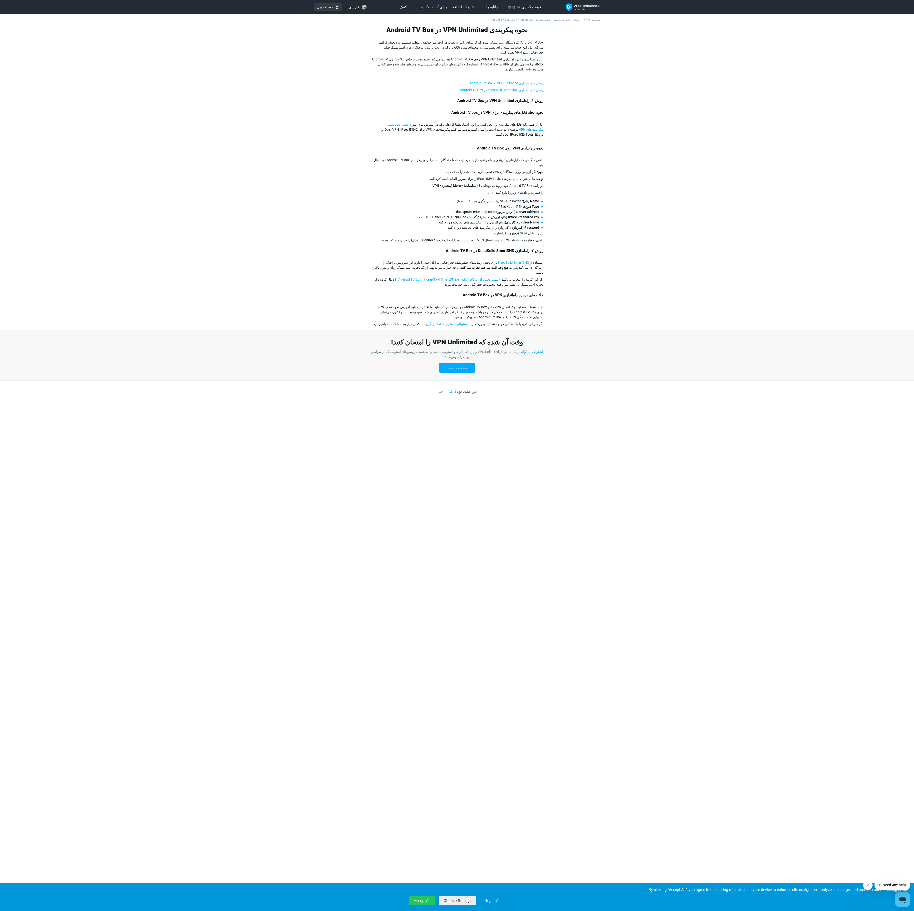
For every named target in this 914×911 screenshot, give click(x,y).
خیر (440, 391)
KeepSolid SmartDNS (513, 262)
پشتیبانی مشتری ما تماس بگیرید (446, 324)
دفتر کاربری (325, 7)
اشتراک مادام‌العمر (530, 352)
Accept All (422, 901)
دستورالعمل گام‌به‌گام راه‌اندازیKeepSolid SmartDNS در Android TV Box (449, 279)
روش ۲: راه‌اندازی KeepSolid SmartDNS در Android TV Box (501, 90)
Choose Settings (457, 901)
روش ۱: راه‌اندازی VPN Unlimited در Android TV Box (506, 83)
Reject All (492, 901)
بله (451, 391)
